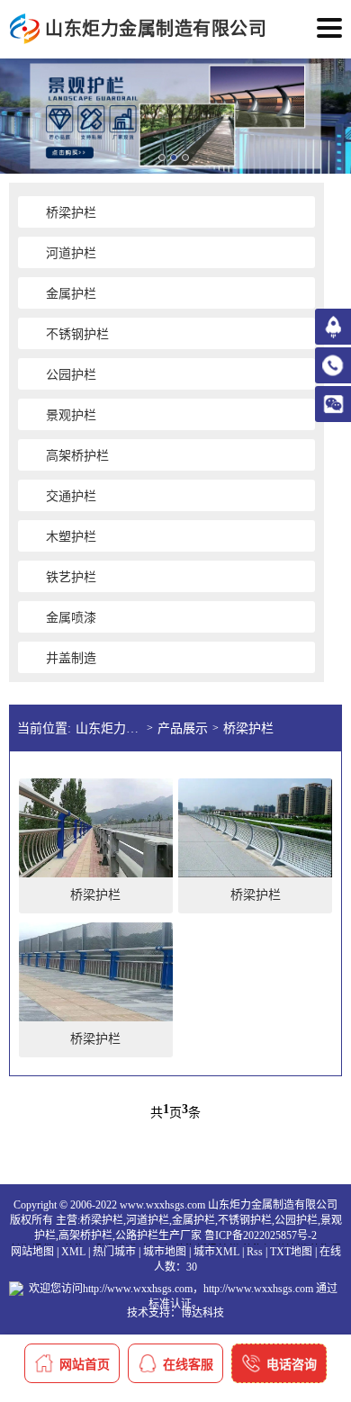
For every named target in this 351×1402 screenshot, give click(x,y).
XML (73, 1251)
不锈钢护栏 (245, 1220)
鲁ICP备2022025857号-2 (260, 1235)
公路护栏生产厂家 (158, 1235)
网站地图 (32, 1251)
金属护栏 (193, 1220)
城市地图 (164, 1251)
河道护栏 (147, 1220)
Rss (255, 1251)
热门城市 (114, 1251)
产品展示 (183, 728)
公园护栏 (296, 1220)
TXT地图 (291, 1251)
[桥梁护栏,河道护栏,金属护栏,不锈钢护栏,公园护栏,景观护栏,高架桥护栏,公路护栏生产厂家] (24, 29)
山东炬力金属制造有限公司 (111, 728)
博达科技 (202, 1313)
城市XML (216, 1251)
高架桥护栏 (85, 1235)
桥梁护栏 (248, 728)
